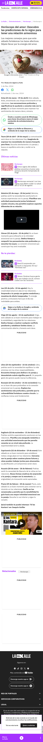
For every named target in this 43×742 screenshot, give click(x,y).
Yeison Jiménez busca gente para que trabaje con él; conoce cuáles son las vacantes (27, 278)
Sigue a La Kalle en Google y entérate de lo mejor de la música (23, 308)
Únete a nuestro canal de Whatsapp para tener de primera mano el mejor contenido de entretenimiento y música (23, 120)
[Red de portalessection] (40, 693)
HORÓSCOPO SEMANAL (19, 8)
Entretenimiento (15, 21)
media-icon (21, 738)
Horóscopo (27, 21)
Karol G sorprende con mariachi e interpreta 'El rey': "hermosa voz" (26, 265)
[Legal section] (40, 705)
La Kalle (4, 21)
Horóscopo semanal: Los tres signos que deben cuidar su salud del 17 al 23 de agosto (28, 183)
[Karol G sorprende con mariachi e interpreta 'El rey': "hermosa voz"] (7, 264)
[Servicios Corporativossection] (40, 699)
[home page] (21, 656)
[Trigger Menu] (3, 3)
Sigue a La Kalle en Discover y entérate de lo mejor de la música (22, 129)
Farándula (18, 261)
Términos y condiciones (12, 713)
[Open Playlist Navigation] (40, 738)
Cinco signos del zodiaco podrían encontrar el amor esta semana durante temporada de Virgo (27, 170)
